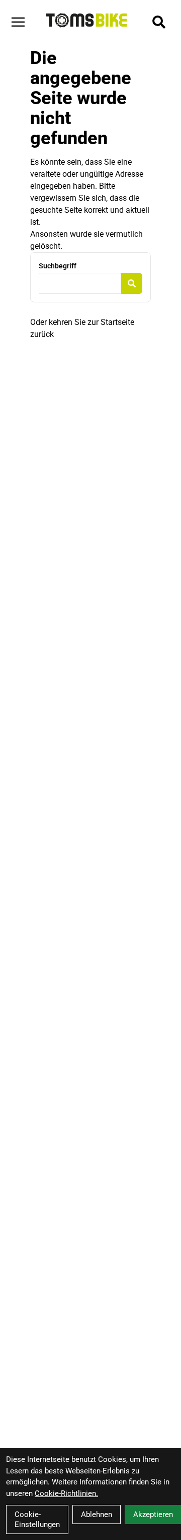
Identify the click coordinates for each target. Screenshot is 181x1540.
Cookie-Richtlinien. (66, 1493)
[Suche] (159, 22)
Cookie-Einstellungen (37, 1519)
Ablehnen (96, 1514)
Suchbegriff (57, 266)
